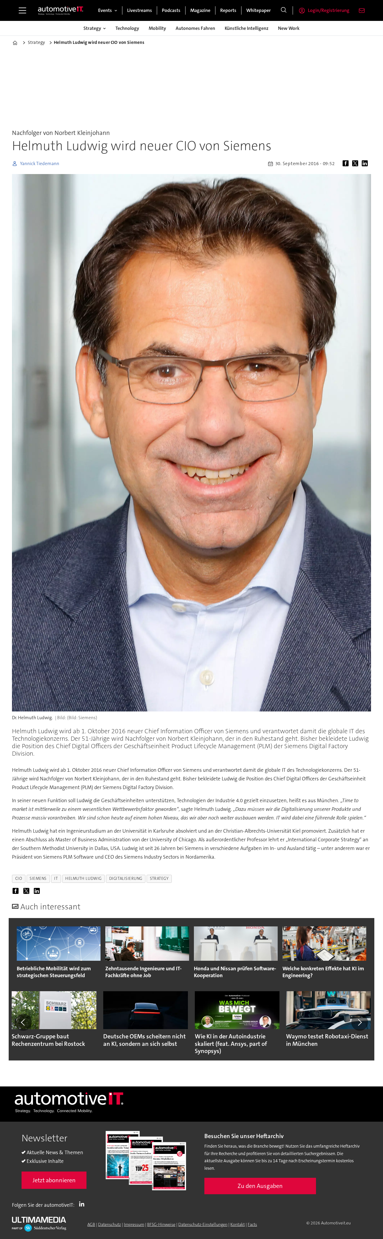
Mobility (157, 28)
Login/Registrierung (328, 10)
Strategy (92, 28)
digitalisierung (125, 878)
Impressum (134, 1224)
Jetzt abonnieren (54, 1180)
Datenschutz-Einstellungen (202, 1224)
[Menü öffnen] (22, 10)
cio (18, 878)
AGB (91, 1224)
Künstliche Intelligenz (246, 28)
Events (105, 10)
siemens (38, 878)
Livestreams (139, 10)
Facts (252, 1224)
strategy (159, 878)
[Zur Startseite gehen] (61, 10)
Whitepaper (258, 10)
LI (83, 1204)
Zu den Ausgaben (260, 1186)
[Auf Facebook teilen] (346, 163)
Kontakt (237, 1224)
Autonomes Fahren (195, 28)
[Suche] (284, 10)
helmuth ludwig (83, 878)
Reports (228, 10)
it (56, 878)
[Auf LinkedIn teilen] (365, 163)
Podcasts (171, 10)
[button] (23, 1022)
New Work (289, 28)
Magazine (200, 10)
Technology (127, 28)
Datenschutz (109, 1224)
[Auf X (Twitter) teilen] (356, 163)
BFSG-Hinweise (161, 1224)
